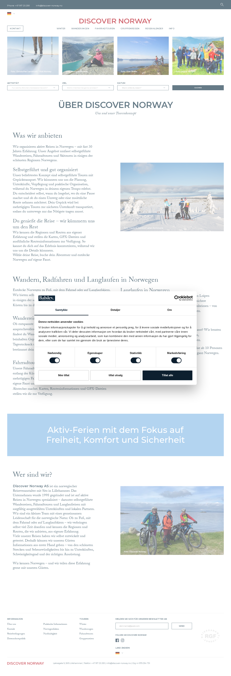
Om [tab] (169, 310)
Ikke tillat (63, 375)
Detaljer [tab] (116, 310)
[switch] (95, 360)
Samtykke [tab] (61, 310)
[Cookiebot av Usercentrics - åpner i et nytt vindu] (177, 298)
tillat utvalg (116, 375)
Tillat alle (167, 375)
